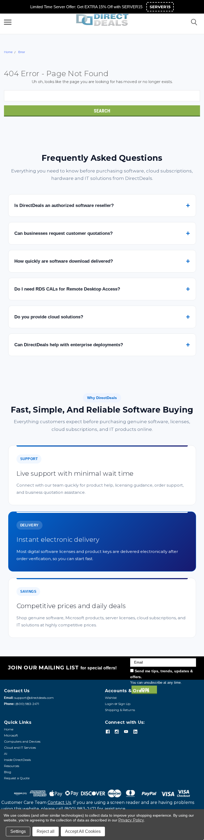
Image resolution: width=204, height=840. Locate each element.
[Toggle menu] (7, 22)
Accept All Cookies (83, 831)
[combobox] (102, 95)
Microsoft (11, 735)
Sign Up (124, 704)
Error (21, 52)
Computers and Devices (22, 741)
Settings (18, 831)
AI (5, 754)
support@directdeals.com (34, 698)
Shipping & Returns (120, 710)
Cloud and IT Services (20, 748)
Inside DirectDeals (17, 760)
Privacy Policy (131, 820)
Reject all (45, 831)
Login (109, 704)
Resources (11, 766)
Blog (7, 772)
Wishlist (111, 698)
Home (8, 52)
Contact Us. (60, 802)
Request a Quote (16, 778)
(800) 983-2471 (27, 704)
